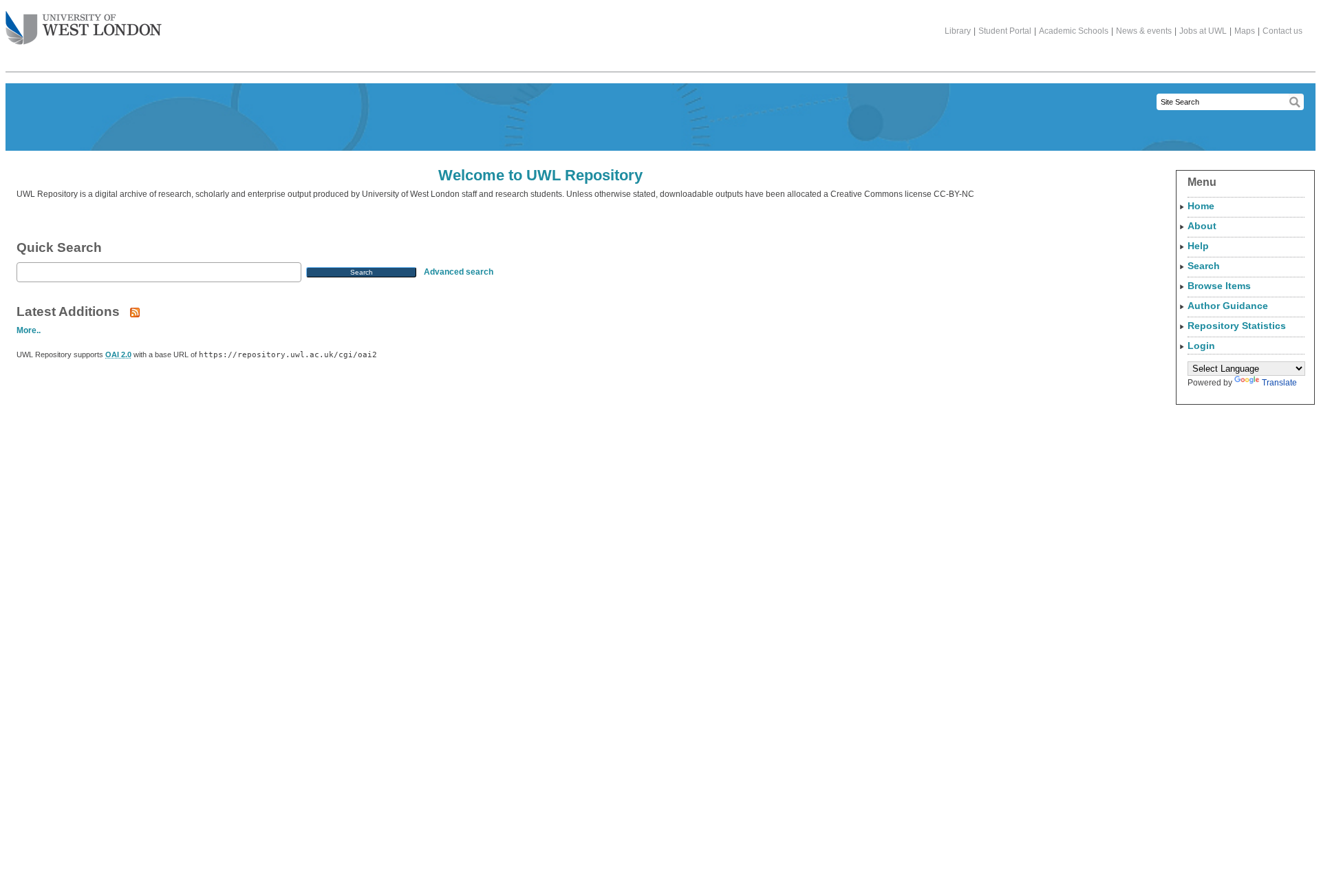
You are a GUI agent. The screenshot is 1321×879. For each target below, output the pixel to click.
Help (1198, 245)
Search (1204, 265)
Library (958, 31)
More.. (29, 330)
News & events (1144, 31)
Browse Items (1219, 285)
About (1202, 225)
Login (1201, 345)
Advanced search (458, 272)
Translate (1279, 383)
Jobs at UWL (1203, 31)
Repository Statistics (1237, 325)
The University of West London (84, 29)
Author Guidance (1228, 305)
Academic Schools (1073, 31)
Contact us (1282, 31)
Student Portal (1004, 31)
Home (1201, 205)
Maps (1244, 31)
